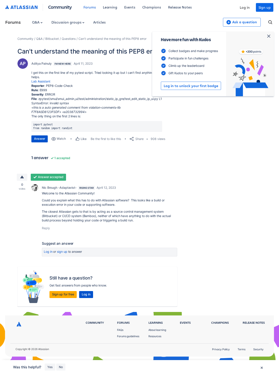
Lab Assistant (40, 81)
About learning (157, 330)
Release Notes (180, 7)
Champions (151, 7)
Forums (89, 7)
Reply (46, 228)
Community (60, 7)
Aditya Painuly (41, 63)
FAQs (120, 330)
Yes (50, 367)
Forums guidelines (128, 336)
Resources (154, 336)
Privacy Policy (221, 349)
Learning (110, 7)
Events (129, 7)
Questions (69, 38)
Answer (39, 138)
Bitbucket (52, 38)
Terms (241, 349)
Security (258, 349)
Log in (245, 7)
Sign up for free (63, 294)
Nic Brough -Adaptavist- (59, 187)
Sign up (265, 7)
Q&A (36, 22)
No (61, 367)
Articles (99, 22)
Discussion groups (66, 22)
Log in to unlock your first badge (191, 85)
